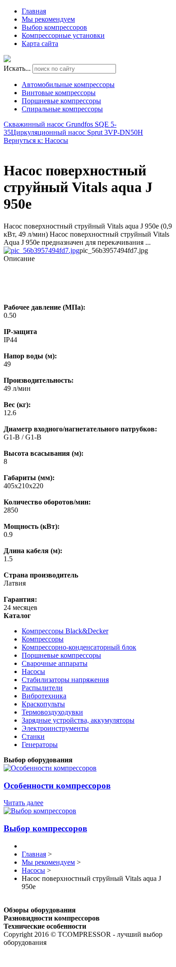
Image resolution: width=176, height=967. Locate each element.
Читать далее (23, 803)
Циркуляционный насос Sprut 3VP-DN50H (77, 132)
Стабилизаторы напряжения (65, 679)
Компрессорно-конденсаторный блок (79, 647)
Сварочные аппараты (55, 663)
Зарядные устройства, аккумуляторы (78, 720)
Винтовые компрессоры (59, 92)
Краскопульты (43, 704)
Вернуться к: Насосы (36, 140)
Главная (34, 11)
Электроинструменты (55, 728)
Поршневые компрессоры (61, 101)
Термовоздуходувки (52, 712)
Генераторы (40, 744)
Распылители (42, 688)
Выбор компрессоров (54, 27)
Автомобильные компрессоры (68, 84)
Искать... (17, 68)
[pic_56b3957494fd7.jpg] (41, 250)
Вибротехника (44, 696)
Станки (33, 736)
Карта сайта (40, 43)
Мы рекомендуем (48, 19)
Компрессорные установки (63, 35)
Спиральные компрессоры (62, 109)
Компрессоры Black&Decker (65, 631)
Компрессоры (43, 639)
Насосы (33, 671)
